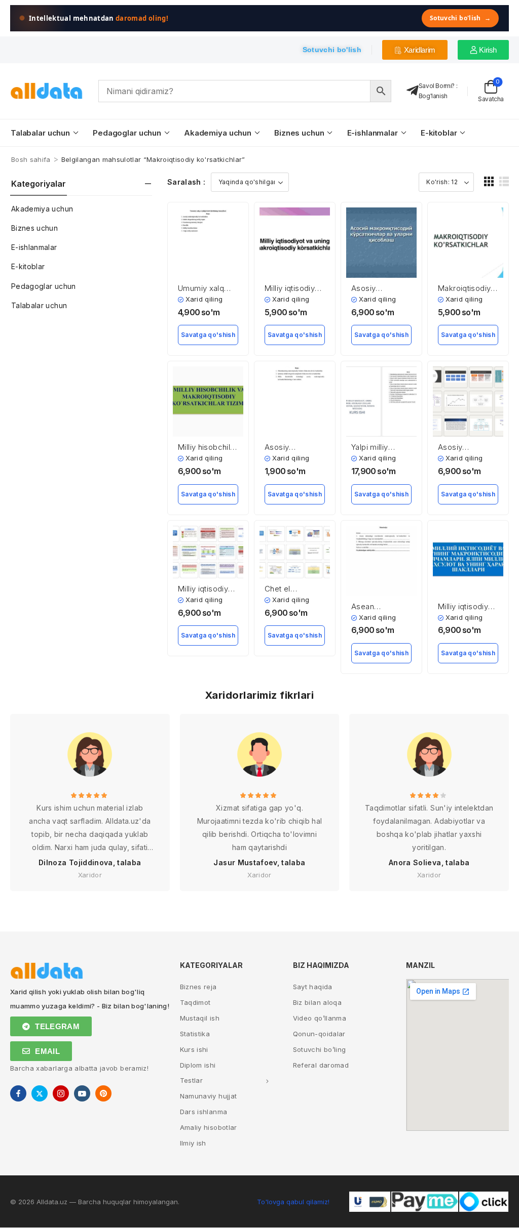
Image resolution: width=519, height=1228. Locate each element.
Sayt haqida (312, 987)
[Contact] (412, 90)
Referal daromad (321, 1065)
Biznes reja (198, 987)
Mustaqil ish (199, 1018)
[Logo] (46, 91)
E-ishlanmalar (372, 133)
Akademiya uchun (217, 133)
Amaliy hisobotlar (208, 1127)
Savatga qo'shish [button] (208, 334)
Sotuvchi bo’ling (319, 1049)
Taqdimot (195, 1002)
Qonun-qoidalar (319, 1034)
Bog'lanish (433, 96)
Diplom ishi (198, 1065)
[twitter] (39, 1093)
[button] (489, 181)
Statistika (195, 1034)
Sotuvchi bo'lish (460, 18)
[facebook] (18, 1093)
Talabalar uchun (40, 133)
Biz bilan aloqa (317, 1002)
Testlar (191, 1080)
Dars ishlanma (204, 1112)
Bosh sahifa (31, 159)
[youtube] (82, 1093)
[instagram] (61, 1093)
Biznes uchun (299, 133)
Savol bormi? (437, 86)
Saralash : (186, 182)
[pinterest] (103, 1093)
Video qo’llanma (319, 1018)
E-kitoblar (439, 133)
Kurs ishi (194, 1049)
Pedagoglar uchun (127, 133)
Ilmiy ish (193, 1143)
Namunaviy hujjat (208, 1096)
